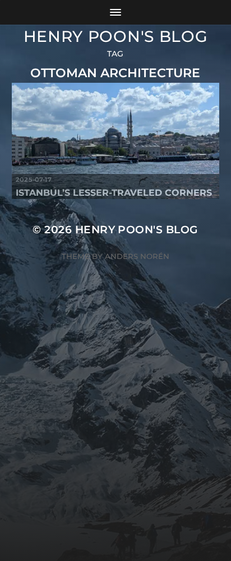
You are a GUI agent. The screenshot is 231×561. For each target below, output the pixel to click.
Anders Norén (137, 256)
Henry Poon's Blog (116, 36)
